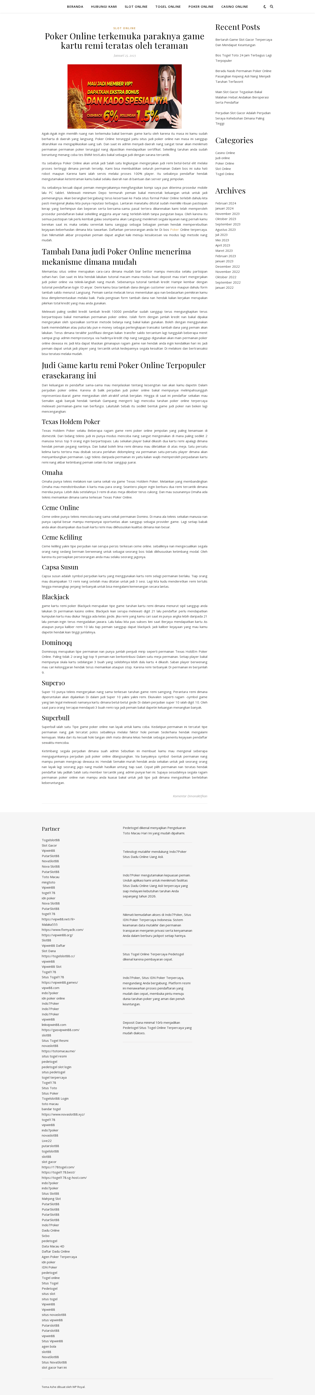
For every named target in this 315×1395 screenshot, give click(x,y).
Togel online (51, 1278)
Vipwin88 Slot (52, 966)
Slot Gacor (49, 845)
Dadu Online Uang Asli (147, 857)
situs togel (49, 1299)
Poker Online (201, 6)
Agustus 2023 (225, 229)
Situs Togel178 (53, 977)
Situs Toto (49, 1088)
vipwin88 (48, 961)
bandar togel (51, 1109)
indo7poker (50, 993)
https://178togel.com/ (58, 1167)
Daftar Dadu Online (56, 1251)
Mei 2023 (222, 240)
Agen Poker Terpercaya (59, 1257)
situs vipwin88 (52, 1320)
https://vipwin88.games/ (60, 982)
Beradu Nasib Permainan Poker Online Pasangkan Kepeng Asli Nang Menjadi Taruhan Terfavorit (243, 76)
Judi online (222, 158)
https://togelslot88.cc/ (58, 956)
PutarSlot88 (50, 856)
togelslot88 (50, 1151)
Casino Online (234, 6)
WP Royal (78, 1387)
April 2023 (222, 245)
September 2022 (228, 282)
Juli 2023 (221, 234)
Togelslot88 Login (55, 1098)
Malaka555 (50, 924)
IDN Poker (49, 1267)
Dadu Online (51, 1230)
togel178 (48, 893)
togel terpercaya (54, 1077)
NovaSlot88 (50, 861)
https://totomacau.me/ (58, 1051)
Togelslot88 (51, 840)
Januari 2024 (224, 208)
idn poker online (53, 998)
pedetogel (49, 1061)
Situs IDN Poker (153, 977)
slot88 (46, 1035)
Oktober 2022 (225, 277)
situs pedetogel (53, 1072)
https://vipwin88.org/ (57, 935)
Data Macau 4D (53, 1246)
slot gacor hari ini (54, 1367)
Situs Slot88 (50, 1193)
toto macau (50, 1104)
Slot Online (136, 6)
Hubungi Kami (104, 6)
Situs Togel (50, 1283)
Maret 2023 (224, 250)
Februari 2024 (225, 203)
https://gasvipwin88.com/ (61, 1030)
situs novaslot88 (54, 1314)
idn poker (49, 898)
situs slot (48, 1293)
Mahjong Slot (51, 1198)
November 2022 (227, 271)
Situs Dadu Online (135, 885)
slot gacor (49, 1161)
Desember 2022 (227, 266)
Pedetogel (49, 1288)
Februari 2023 (225, 256)
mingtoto (48, 882)
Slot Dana (49, 951)
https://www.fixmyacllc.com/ (63, 929)
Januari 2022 (224, 287)
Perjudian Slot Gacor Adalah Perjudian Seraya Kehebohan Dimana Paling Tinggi (243, 118)
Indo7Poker (50, 1003)
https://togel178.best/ (58, 1172)
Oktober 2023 (225, 219)
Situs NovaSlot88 (54, 1362)
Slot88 (46, 940)
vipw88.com (50, 988)
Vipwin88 (48, 850)
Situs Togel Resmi (55, 1040)
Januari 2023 (224, 261)
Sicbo (46, 1235)
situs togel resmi (54, 1056)
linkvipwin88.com (54, 1024)
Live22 (47, 1140)
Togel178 (49, 972)
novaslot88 (50, 1045)
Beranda (75, 6)
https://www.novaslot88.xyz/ (63, 1114)
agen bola (49, 1346)
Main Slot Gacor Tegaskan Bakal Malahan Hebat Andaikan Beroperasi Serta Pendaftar (242, 97)
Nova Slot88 (51, 866)
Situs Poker (50, 1093)
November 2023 (227, 213)
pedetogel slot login (56, 1067)
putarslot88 (50, 1146)
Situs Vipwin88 (52, 1341)
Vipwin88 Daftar (53, 945)
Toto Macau (50, 877)
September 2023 (228, 224)
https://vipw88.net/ (56, 919)
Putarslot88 (50, 1325)
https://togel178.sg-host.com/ (64, 1177)
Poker (174, 229)
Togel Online (168, 6)
